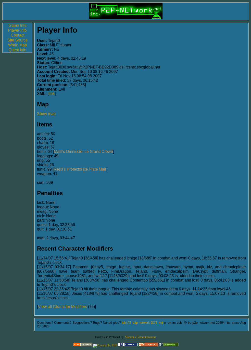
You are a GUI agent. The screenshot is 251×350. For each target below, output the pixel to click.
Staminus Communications (140, 337)
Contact (17, 35)
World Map (17, 45)
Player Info (17, 30)
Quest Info (17, 50)
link (52, 94)
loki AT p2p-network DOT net (142, 322)
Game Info (17, 25)
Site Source (17, 40)
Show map (46, 114)
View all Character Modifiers (62, 307)
